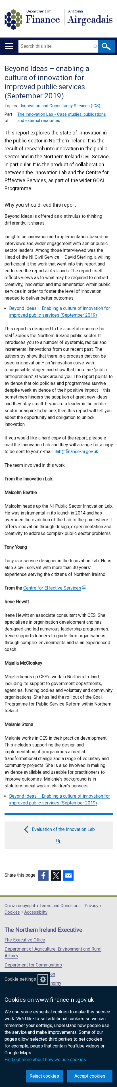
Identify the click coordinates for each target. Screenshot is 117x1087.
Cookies (12, 912)
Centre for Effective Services (54, 588)
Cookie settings (20, 979)
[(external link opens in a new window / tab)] (43, 875)
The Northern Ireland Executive (43, 929)
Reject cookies (44, 1076)
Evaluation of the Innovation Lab (63, 829)
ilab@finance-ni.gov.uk (76, 451)
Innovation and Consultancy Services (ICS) (60, 105)
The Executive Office (25, 940)
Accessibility (35, 912)
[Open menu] (9, 46)
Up (59, 840)
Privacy (91, 906)
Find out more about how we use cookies (45, 1059)
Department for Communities (33, 965)
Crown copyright (20, 906)
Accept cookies (89, 1076)
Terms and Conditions (60, 906)
